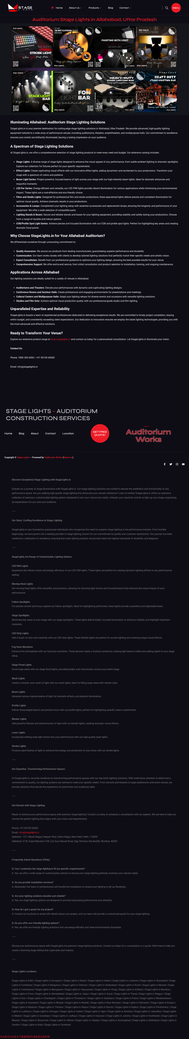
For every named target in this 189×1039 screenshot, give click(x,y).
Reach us (67, 457)
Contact (124, 7)
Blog (110, 7)
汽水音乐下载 (16, 1036)
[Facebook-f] (164, 464)
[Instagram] (177, 464)
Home (59, 7)
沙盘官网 (45, 1036)
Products (94, 7)
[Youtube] (183, 464)
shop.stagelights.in (60, 339)
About (35, 433)
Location (68, 433)
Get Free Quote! (100, 433)
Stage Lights (23, 457)
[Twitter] (171, 464)
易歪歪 (36, 1036)
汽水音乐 (4, 1036)
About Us (74, 7)
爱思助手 (28, 1036)
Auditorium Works (148, 436)
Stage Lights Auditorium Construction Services (52, 415)
